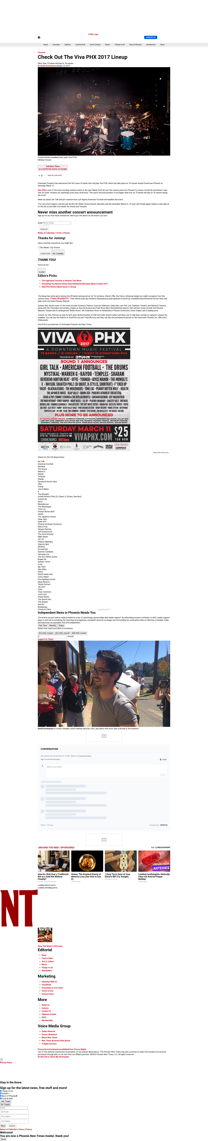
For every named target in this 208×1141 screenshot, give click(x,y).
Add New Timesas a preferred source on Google (53, 167)
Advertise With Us (49, 982)
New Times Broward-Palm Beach (56, 1041)
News (46, 45)
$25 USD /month (62, 633)
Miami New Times (49, 1037)
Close (3, 1139)
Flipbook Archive (49, 1014)
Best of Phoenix (136, 45)
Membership (47, 1020)
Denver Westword (49, 1034)
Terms (59, 233)
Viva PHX (42, 190)
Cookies (53, 1049)
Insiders (5, 1093)
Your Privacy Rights (77, 1049)
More (162, 45)
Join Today (5, 1101)
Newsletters (151, 45)
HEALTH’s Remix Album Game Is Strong (59, 287)
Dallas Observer (48, 1031)
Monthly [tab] (52, 625)
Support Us (150, 37)
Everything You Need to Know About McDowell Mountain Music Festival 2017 (75, 284)
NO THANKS (58, 254)
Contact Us (46, 1011)
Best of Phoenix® (9, 1096)
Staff (44, 1017)
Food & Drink (80, 45)
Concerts (42, 52)
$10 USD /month (46, 633)
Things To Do (120, 45)
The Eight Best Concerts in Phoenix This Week (61, 281)
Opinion (68, 45)
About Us (46, 1005)
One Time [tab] (43, 625)
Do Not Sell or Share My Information (53, 1057)
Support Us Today (45, 639)
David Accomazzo (48, 66)
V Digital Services (49, 1044)
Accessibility (62, 1049)
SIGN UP (44, 229)
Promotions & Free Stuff (52, 988)
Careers (45, 1008)
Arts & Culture (95, 45)
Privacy (66, 233)
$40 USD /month (79, 633)
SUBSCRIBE (45, 254)
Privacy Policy (48, 994)
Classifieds (46, 985)
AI (68, 1049)
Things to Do (7, 1091)
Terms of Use (47, 991)
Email (41, 223)
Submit (12, 1126)
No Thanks (5, 1105)
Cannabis (56, 45)
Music (107, 45)
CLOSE (42, 272)
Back (3, 1126)
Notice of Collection (46, 233)
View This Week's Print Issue (50, 946)
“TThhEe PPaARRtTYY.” (59, 298)
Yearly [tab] (61, 625)
